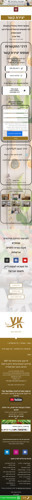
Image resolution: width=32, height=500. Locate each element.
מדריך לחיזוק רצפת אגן (24, 472)
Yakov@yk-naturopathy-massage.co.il (16, 381)
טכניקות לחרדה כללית (24, 483)
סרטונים (27, 349)
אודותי (22, 343)
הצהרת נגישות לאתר (19, 385)
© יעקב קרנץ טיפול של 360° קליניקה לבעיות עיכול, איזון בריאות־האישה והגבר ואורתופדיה (16, 363)
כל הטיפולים (13, 343)
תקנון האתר (10, 385)
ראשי (29, 343)
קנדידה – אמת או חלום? (24, 470)
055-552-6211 (14, 377)
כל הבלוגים (18, 349)
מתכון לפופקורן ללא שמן (24, 481)
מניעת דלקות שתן (25, 467)
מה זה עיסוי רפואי (10, 474)
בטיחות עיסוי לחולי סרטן (9, 476)
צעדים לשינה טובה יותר (9, 472)
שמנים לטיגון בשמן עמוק (24, 474)
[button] (16, 9)
